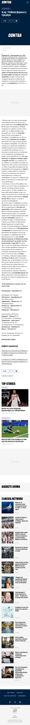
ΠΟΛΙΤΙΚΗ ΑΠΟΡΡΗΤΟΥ (10, 696)
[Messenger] (16, 20)
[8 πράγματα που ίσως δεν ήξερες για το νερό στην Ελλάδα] (8, 612)
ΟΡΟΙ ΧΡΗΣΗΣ (11, 692)
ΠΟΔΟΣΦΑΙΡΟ (6, 418)
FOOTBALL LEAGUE (7, 375)
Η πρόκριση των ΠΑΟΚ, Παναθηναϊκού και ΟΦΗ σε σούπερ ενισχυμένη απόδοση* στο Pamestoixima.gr (15, 361)
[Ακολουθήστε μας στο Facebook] (10, 702)
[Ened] (15, 717)
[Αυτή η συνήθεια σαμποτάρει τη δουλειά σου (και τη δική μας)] (8, 642)
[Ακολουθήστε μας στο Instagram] (20, 702)
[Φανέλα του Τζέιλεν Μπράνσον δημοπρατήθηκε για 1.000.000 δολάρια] (15, 398)
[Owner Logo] (15, 711)
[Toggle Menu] (27, 2)
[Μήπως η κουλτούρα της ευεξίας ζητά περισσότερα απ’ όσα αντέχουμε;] (8, 657)
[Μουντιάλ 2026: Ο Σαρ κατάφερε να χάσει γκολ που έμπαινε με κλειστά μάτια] (15, 428)
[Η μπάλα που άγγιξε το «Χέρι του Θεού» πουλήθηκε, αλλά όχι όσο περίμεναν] (8, 522)
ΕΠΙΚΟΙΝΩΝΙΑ (22, 696)
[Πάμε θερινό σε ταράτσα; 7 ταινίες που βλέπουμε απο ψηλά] (8, 552)
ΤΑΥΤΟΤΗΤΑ (20, 692)
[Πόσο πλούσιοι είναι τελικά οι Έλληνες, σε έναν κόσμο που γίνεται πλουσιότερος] (8, 627)
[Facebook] (9, 20)
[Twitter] (13, 20)
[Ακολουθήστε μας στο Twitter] (15, 702)
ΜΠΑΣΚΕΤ (4, 387)
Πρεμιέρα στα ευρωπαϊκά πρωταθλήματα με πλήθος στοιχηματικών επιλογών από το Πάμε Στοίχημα (15, 353)
